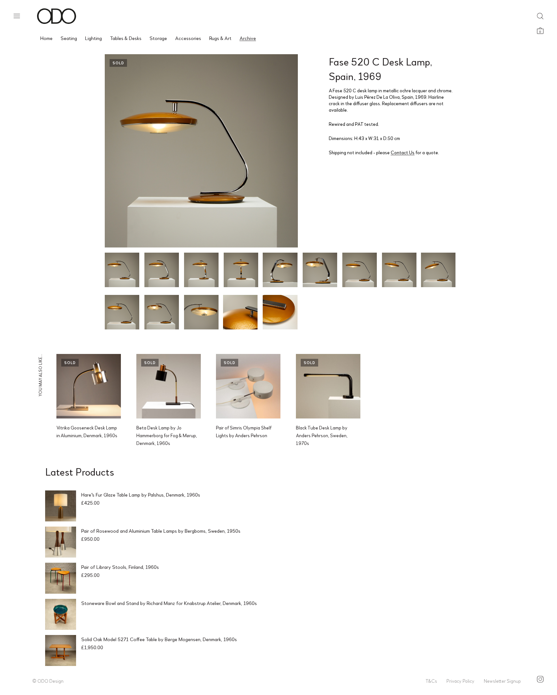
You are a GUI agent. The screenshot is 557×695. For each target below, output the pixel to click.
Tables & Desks (126, 38)
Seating (69, 38)
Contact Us (403, 152)
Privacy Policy (460, 681)
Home (46, 38)
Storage (158, 38)
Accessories (188, 38)
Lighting (93, 38)
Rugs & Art (220, 38)
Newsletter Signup (502, 681)
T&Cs (431, 681)
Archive (247, 38)
